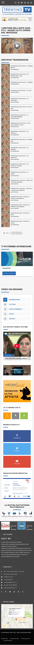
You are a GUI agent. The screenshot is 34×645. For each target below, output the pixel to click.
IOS (15, 415)
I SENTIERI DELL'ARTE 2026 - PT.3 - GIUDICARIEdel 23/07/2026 (20, 100)
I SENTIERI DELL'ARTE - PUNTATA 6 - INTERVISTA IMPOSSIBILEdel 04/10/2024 (20, 206)
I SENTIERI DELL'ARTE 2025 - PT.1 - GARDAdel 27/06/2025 (20, 174)
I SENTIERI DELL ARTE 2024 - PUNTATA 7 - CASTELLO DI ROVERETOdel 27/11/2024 (21, 190)
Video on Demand (16, 233)
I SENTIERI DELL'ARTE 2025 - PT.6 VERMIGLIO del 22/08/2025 (19, 133)
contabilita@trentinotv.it (10, 582)
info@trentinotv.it (8, 576)
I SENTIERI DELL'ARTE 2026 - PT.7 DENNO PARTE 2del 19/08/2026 (22, 67)
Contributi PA (8, 640)
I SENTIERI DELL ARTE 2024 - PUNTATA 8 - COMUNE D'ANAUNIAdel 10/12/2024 (21, 182)
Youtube (17, 460)
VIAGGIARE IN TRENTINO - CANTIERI (13, 528)
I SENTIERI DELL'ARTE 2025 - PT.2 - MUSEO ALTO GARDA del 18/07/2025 (20, 165)
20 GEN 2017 (8, 355)
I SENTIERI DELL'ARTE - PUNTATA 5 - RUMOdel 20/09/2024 (20, 214)
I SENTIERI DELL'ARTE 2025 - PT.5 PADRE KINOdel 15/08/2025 (21, 141)
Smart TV (7, 415)
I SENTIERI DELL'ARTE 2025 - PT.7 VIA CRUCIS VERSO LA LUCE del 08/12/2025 (21, 125)
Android (24, 415)
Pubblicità (4, 638)
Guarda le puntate (7, 273)
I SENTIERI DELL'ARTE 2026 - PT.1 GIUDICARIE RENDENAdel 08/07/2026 (19, 116)
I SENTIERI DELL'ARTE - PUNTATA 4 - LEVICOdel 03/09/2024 (20, 223)
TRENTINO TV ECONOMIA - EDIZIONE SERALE (29, 529)
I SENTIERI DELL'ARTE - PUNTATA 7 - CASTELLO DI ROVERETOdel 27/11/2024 (20, 198)
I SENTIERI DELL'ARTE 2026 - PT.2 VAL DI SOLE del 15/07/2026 (21, 108)
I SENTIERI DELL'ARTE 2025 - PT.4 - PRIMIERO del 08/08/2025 (20, 149)
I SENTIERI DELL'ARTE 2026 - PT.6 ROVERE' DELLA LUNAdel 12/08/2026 (20, 76)
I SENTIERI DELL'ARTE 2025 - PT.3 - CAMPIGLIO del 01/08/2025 (20, 157)
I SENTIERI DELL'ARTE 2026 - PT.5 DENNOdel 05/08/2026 (22, 83)
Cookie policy (14, 638)
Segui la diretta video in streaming (17, 372)
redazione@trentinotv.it (10, 587)
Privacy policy (25, 638)
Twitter (17, 447)
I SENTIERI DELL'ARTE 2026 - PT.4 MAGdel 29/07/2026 (21, 91)
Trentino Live (17, 369)
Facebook (17, 434)
